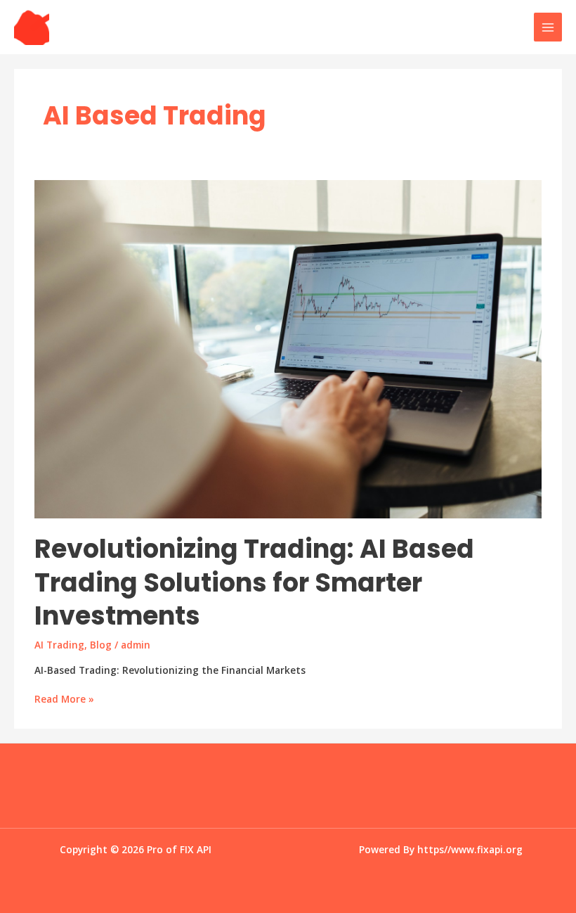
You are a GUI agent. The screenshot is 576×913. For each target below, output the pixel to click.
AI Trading (59, 644)
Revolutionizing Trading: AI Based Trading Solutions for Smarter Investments (254, 582)
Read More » (64, 699)
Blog (101, 644)
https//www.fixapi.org (470, 849)
